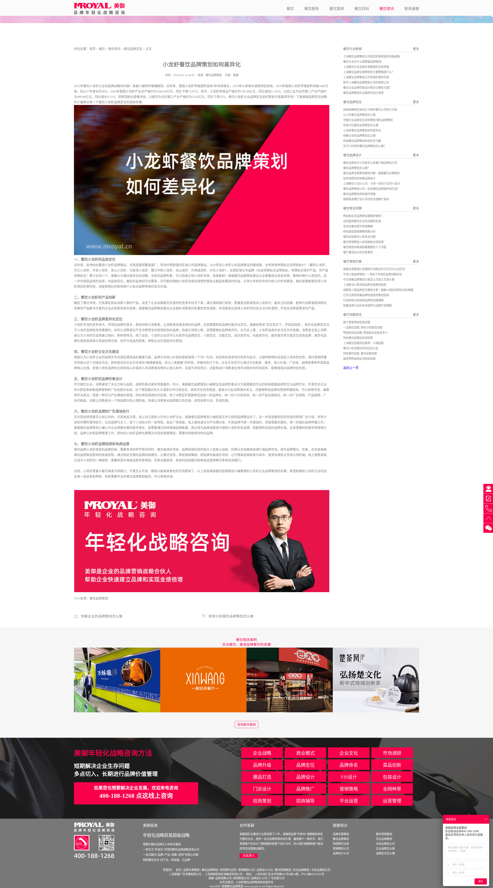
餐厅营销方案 (352, 261)
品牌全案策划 (341, 834)
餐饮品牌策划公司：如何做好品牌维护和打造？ (371, 188)
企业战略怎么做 (385, 848)
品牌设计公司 (341, 853)
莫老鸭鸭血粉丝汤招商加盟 (359, 358)
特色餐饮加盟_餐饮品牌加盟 (360, 353)
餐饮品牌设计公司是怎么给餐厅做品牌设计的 (370, 162)
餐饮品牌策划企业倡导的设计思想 (363, 92)
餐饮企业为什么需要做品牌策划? (362, 61)
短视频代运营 (341, 843)
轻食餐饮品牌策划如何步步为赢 (362, 140)
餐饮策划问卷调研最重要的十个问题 (364, 247)
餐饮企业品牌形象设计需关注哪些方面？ (367, 87)
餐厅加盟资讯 (352, 314)
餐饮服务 (311, 9)
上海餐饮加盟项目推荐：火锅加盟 (363, 343)
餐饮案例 (336, 9)
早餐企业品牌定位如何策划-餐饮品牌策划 (368, 120)
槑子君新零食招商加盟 (356, 322)
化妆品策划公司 (385, 843)
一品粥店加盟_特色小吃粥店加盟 (362, 327)
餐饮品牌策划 (225, 471)
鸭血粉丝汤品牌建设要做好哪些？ (363, 215)
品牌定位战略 (318, 96)
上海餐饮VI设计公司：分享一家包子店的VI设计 (371, 183)
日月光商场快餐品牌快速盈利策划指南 (366, 295)
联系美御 (411, 9)
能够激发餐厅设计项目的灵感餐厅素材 (366, 199)
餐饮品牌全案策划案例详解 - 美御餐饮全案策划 (371, 173)
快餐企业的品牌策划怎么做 (101, 616)
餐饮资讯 (386, 9)
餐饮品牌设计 (352, 155)
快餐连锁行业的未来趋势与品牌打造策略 (367, 305)
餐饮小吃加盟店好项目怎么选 (360, 348)
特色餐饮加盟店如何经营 (358, 337)
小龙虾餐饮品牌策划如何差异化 (362, 130)
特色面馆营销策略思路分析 (359, 231)
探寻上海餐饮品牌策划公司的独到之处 (366, 82)
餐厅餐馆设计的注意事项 (358, 252)
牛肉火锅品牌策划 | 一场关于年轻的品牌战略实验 (372, 274)
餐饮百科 (361, 9)
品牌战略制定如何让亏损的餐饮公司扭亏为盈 (370, 109)
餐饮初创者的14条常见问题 (359, 236)
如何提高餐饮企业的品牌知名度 (362, 221)
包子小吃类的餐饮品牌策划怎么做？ (364, 146)
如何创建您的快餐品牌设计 (359, 178)
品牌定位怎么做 (385, 853)
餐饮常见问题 (352, 208)
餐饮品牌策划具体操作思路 (359, 194)
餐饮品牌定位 (133, 48)
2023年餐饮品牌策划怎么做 (359, 114)
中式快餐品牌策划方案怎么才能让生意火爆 (368, 279)
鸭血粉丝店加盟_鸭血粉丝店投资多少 (365, 332)
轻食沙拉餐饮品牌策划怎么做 (231, 616)
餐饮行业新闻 (352, 48)
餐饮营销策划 (384, 834)
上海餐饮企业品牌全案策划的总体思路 (366, 66)
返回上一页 (351, 367)
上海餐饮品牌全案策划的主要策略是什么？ (368, 72)
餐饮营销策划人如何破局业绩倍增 (363, 241)
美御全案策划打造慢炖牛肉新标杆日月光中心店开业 (374, 269)
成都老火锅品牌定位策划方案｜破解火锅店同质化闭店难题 (378, 289)
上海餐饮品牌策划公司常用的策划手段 (366, 77)
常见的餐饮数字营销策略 (358, 226)
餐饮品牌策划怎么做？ (356, 168)
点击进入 (248, 855)
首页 (92, 48)
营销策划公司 (341, 848)
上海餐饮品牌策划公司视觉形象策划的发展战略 (371, 56)
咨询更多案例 (246, 724)
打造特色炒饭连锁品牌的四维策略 (363, 300)
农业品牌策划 (384, 838)
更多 (416, 48)
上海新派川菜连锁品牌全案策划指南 (364, 284)
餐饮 (290, 9)
